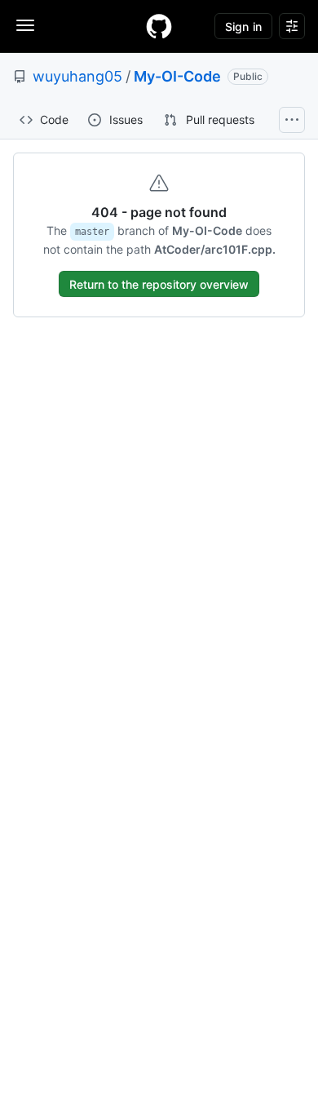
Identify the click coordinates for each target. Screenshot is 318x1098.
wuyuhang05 (77, 76)
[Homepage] (159, 26)
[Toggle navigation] (25, 25)
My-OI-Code (177, 76)
